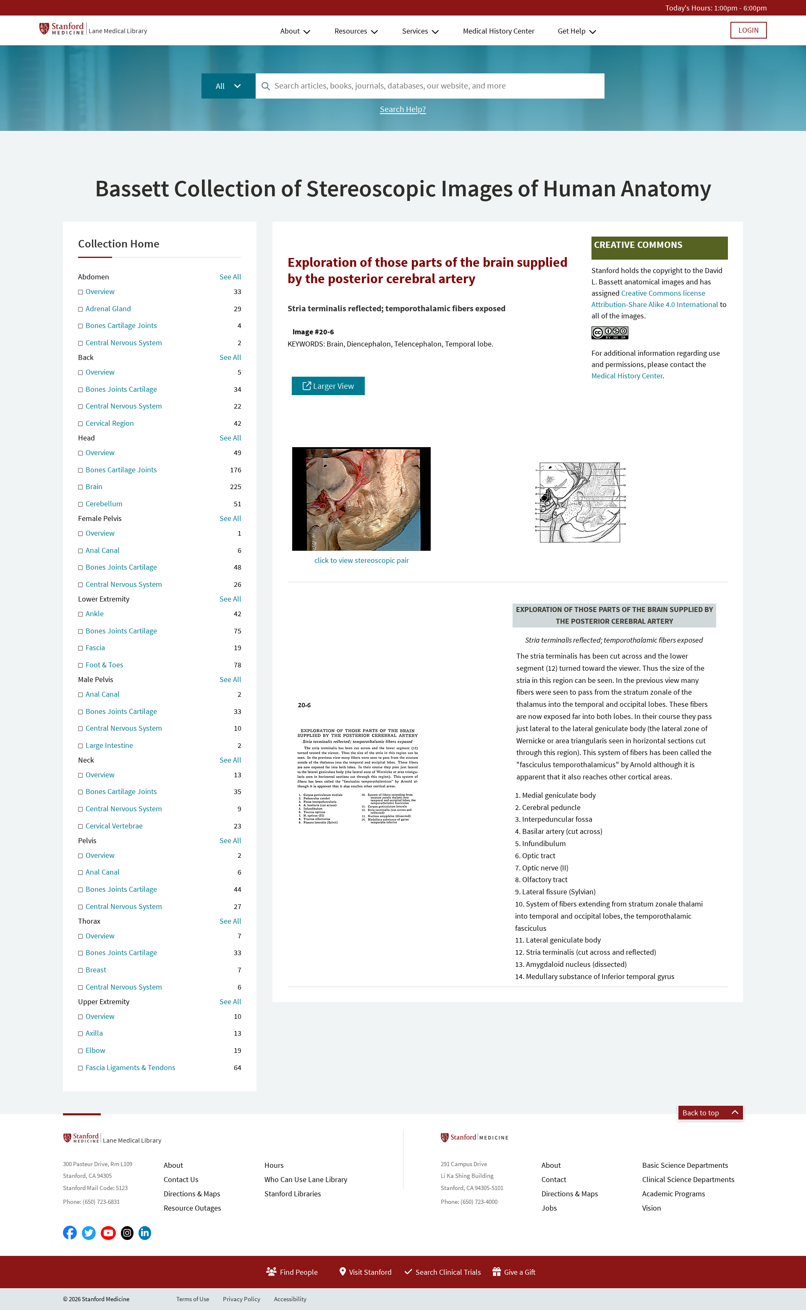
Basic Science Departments (685, 1165)
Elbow (162, 1050)
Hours (274, 1165)
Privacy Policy (241, 1299)
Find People (298, 1272)
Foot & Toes (162, 664)
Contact (554, 1179)
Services (415, 31)
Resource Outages (192, 1208)
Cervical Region (162, 423)
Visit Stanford (370, 1272)
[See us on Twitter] (89, 1233)
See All (230, 276)
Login (748, 30)
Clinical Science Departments (688, 1179)
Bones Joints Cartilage (162, 389)
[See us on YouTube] (108, 1233)
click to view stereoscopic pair (361, 560)
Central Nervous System (162, 342)
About (290, 31)
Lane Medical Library (118, 30)
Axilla (162, 1033)
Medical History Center (498, 31)
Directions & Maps (192, 1193)
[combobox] (430, 85)
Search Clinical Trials (447, 1272)
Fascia (162, 647)
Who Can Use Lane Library (305, 1179)
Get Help (572, 31)
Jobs (549, 1208)
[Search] (266, 86)
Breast (162, 969)
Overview (162, 291)
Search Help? (403, 109)
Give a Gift (519, 1272)
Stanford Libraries (292, 1193)
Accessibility (290, 1299)
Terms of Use (192, 1299)
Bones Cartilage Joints (162, 325)
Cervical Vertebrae (162, 826)
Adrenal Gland (162, 308)
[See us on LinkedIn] (145, 1233)
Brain (162, 486)
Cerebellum (162, 503)
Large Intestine (162, 745)
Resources (351, 31)
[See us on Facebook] (70, 1233)
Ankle (162, 613)
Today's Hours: (688, 8)
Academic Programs (673, 1193)
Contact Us (181, 1179)
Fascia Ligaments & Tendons (162, 1067)
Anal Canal (162, 550)
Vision (651, 1208)
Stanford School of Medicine (523, 1140)
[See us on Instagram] (127, 1233)
